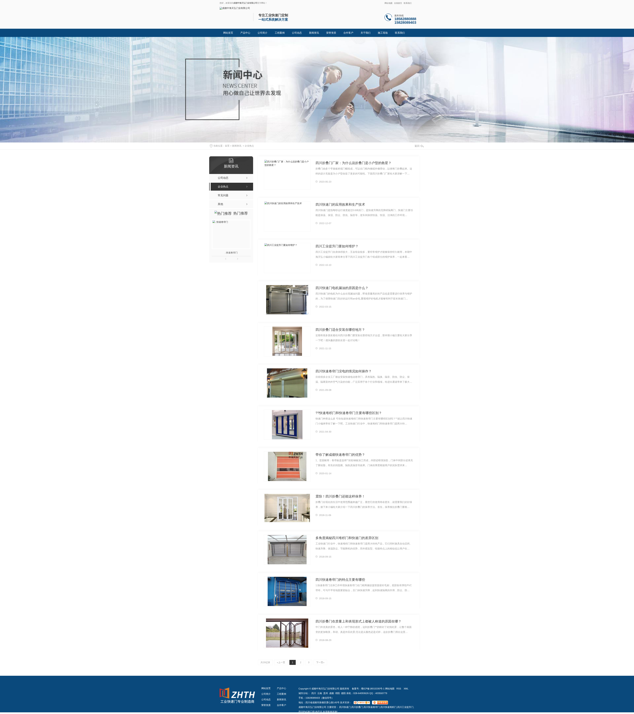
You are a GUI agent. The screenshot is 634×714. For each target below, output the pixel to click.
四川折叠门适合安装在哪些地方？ (340, 329)
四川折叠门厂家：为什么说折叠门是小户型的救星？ (353, 163)
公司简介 (262, 32)
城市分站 (303, 693)
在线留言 (398, 3)
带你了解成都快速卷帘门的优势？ (340, 454)
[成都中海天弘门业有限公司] (235, 8)
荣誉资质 (331, 32)
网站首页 (228, 32)
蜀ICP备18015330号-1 (373, 688)
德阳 (343, 693)
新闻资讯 (314, 32)
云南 (319, 693)
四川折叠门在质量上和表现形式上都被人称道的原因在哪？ (358, 621)
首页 (227, 145)
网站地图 (388, 3)
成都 (331, 693)
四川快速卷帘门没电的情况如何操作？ (344, 371)
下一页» (320, 662)
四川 (313, 693)
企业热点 (249, 145)
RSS (399, 688)
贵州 (325, 693)
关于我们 (365, 32)
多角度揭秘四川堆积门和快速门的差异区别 (347, 538)
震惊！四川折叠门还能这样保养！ (340, 496)
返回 (417, 145)
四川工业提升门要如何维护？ (337, 246)
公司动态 (297, 32)
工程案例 (280, 32)
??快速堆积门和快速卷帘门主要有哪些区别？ (349, 413)
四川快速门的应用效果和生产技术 (340, 204)
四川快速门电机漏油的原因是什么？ (342, 288)
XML (406, 688)
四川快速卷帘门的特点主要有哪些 (340, 579)
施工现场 (383, 32)
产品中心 (245, 32)
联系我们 (408, 3)
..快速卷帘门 (231, 252)
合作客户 (348, 32)
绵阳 (337, 693)
